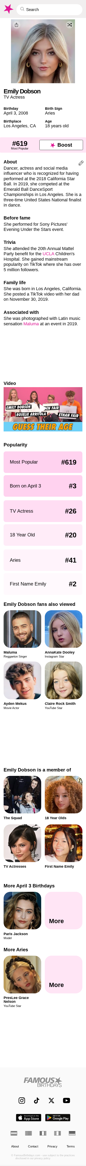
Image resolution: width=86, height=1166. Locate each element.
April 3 (10, 113)
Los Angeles (15, 125)
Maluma (31, 323)
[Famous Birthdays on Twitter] (49, 1100)
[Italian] (57, 1133)
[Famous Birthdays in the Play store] (58, 1117)
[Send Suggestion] (81, 164)
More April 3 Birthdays (29, 885)
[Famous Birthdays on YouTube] (65, 1100)
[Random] (69, 24)
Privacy (52, 1146)
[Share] (16, 25)
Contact (33, 1146)
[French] (43, 1133)
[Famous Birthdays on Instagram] (19, 1100)
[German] (72, 1133)
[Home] (43, 1082)
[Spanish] (14, 1133)
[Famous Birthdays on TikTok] (34, 1100)
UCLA (48, 253)
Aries (50, 113)
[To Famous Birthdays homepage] (8, 9)
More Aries (16, 949)
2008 (23, 113)
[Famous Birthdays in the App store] (29, 1117)
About (15, 1146)
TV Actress (14, 97)
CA (33, 125)
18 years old (57, 125)
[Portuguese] (28, 1133)
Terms (71, 1146)
